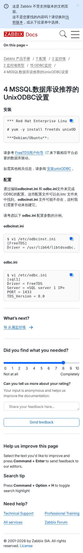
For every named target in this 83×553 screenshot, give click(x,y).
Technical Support (18, 513)
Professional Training (62, 513)
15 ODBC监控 (41, 65)
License (26, 545)
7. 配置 (41, 58)
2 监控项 (59, 58)
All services (13, 522)
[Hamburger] (75, 34)
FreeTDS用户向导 (29, 152)
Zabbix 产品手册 (17, 58)
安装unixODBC (59, 168)
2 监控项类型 (14, 65)
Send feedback (41, 422)
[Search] (63, 34)
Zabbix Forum (56, 522)
